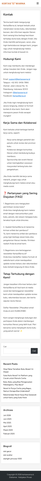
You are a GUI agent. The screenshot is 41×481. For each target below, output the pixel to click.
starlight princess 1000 (12, 459)
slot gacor (7, 451)
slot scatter (7, 455)
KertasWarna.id (19, 96)
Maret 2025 (8, 430)
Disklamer (13, 477)
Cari (5, 346)
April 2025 (7, 426)
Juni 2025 (7, 419)
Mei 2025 (7, 423)
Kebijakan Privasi (25, 477)
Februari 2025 (9, 434)
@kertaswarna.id (20, 92)
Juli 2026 (7, 415)
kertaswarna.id (28, 474)
